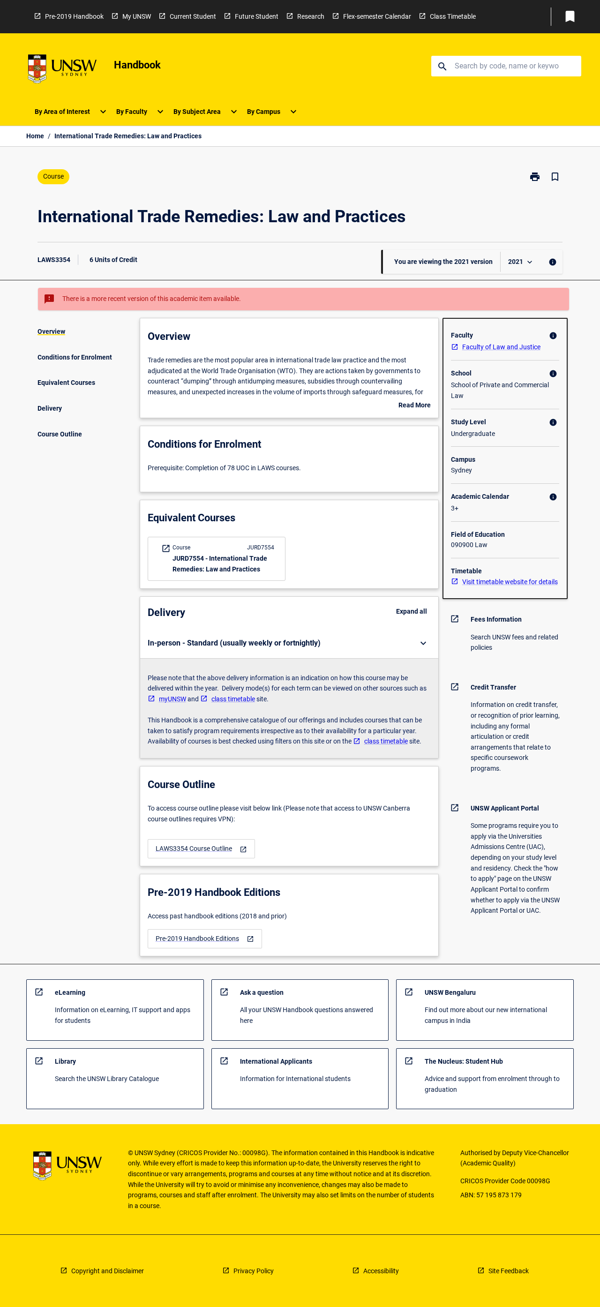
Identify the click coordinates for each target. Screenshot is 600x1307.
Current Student (193, 16)
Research (310, 16)
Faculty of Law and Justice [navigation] (501, 347)
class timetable (233, 699)
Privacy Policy (253, 1271)
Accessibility (381, 1271)
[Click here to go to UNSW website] (62, 70)
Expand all (411, 611)
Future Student (256, 16)
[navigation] (201, 848)
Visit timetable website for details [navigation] (510, 582)
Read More (414, 406)
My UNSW (136, 16)
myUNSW (172, 699)
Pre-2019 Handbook (74, 16)
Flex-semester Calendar (377, 16)
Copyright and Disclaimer (107, 1271)
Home (35, 136)
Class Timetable (453, 16)
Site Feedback (508, 1271)
